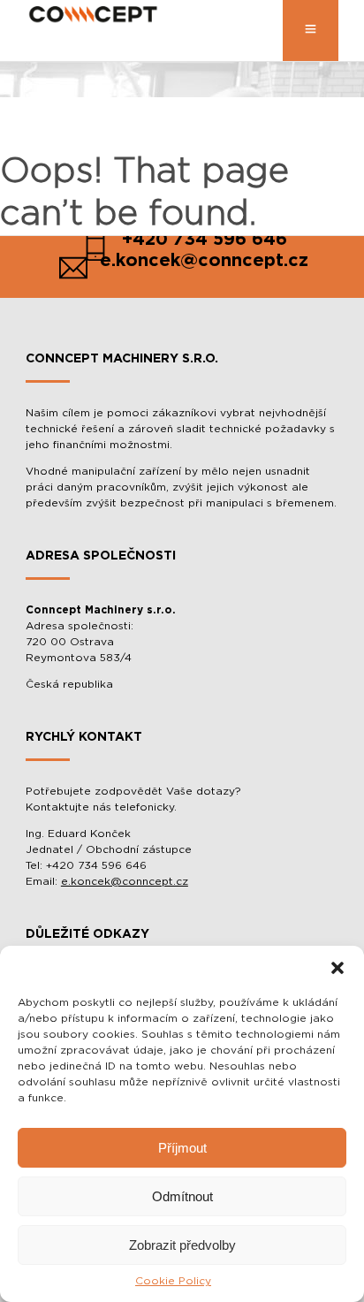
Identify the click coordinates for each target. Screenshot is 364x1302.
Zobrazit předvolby (182, 1245)
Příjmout (182, 1147)
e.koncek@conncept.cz (124, 881)
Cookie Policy (173, 1280)
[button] (337, 968)
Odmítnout (182, 1196)
